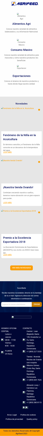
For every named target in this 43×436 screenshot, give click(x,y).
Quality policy (32, 419)
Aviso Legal (12, 415)
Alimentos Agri (21, 23)
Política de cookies (28, 415)
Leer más (7, 152)
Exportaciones (22, 76)
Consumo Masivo (21, 49)
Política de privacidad (14, 419)
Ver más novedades (21, 268)
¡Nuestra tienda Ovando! (18, 187)
